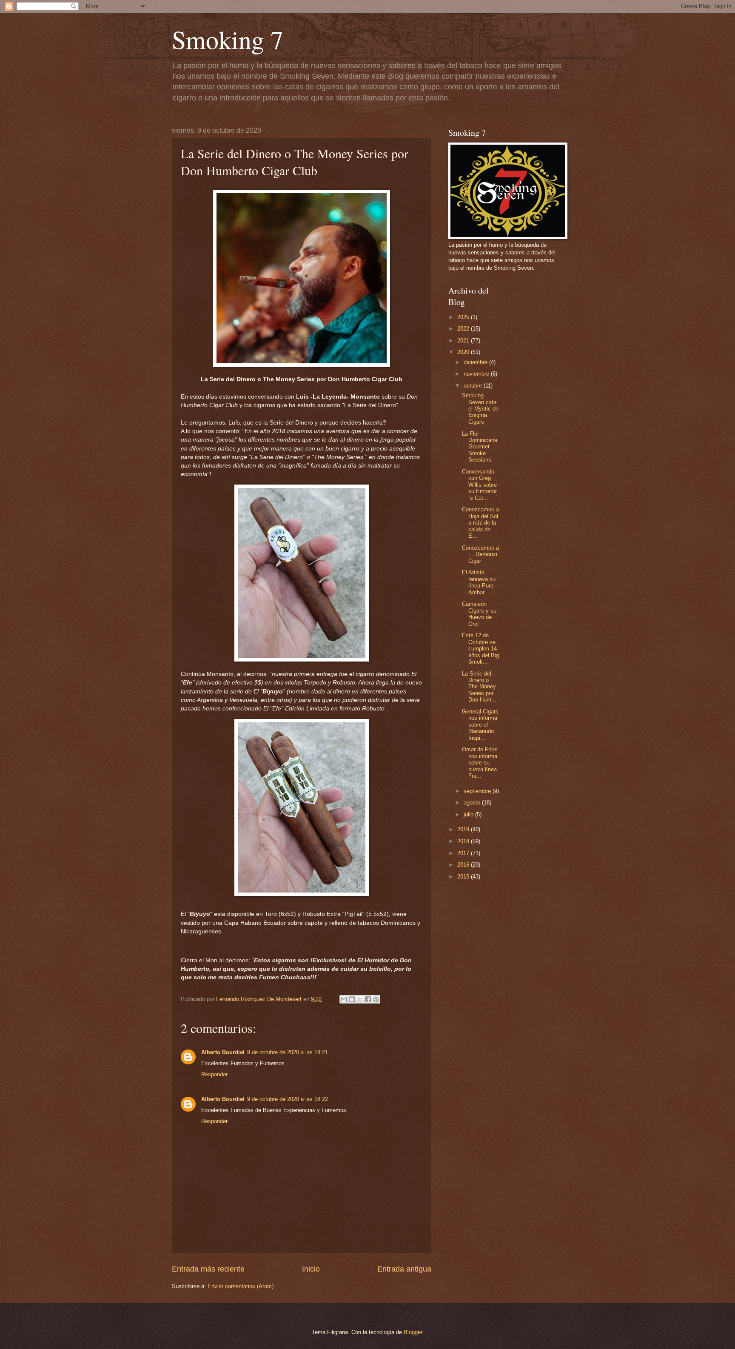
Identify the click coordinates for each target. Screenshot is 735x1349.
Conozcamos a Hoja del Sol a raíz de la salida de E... (480, 522)
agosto (473, 802)
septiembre (478, 791)
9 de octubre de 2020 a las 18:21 (287, 1052)
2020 (464, 352)
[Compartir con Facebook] (368, 999)
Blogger (413, 1332)
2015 (464, 876)
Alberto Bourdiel (223, 1052)
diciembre (476, 362)
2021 (464, 340)
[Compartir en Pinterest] (376, 999)
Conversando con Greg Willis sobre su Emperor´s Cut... (479, 484)
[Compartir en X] (360, 999)
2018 (464, 841)
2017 (464, 853)
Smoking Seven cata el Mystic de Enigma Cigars (480, 408)
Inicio (311, 1269)
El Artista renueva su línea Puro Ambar (479, 582)
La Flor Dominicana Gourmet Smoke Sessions (479, 447)
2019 (464, 829)
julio (469, 814)
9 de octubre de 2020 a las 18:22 (287, 1099)
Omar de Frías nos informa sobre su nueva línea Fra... (480, 762)
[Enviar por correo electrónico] (343, 999)
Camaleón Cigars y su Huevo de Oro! (479, 614)
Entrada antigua (404, 1269)
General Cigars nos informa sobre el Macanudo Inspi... (480, 724)
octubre (474, 385)
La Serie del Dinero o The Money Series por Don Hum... (479, 686)
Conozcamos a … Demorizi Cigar (480, 554)
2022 (464, 328)
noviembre (477, 374)
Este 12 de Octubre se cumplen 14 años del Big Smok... (480, 648)
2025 (464, 317)
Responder (214, 1074)
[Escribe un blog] (352, 999)
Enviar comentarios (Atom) (240, 1286)
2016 (464, 864)
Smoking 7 (227, 39)
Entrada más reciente (208, 1269)
